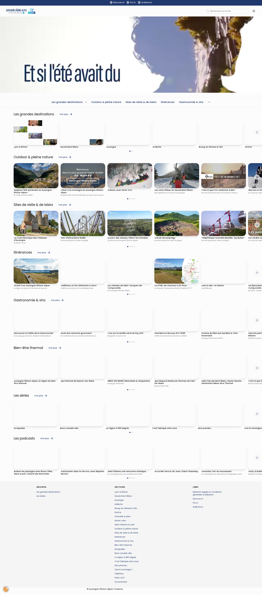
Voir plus (63, 114)
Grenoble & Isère (122, 516)
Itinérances (120, 537)
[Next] (257, 132)
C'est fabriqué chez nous (127, 561)
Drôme (118, 512)
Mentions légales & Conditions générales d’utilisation (207, 493)
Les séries (40, 496)
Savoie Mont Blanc (123, 496)
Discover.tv (198, 498)
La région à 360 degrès (125, 557)
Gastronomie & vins (124, 541)
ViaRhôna (119, 573)
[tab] (129, 151)
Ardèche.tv (198, 507)
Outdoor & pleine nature (126, 528)
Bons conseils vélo (123, 553)
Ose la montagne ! (124, 569)
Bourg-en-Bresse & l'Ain (126, 508)
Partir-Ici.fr (120, 577)
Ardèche (119, 504)
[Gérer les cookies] (6, 589)
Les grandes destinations (48, 492)
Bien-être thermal (123, 545)
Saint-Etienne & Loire (125, 524)
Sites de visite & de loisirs (126, 532)
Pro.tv (195, 502)
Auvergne (119, 500)
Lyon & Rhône (121, 492)
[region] (131, 54)
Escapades (120, 549)
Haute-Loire (120, 520)
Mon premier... (121, 565)
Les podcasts (121, 581)
